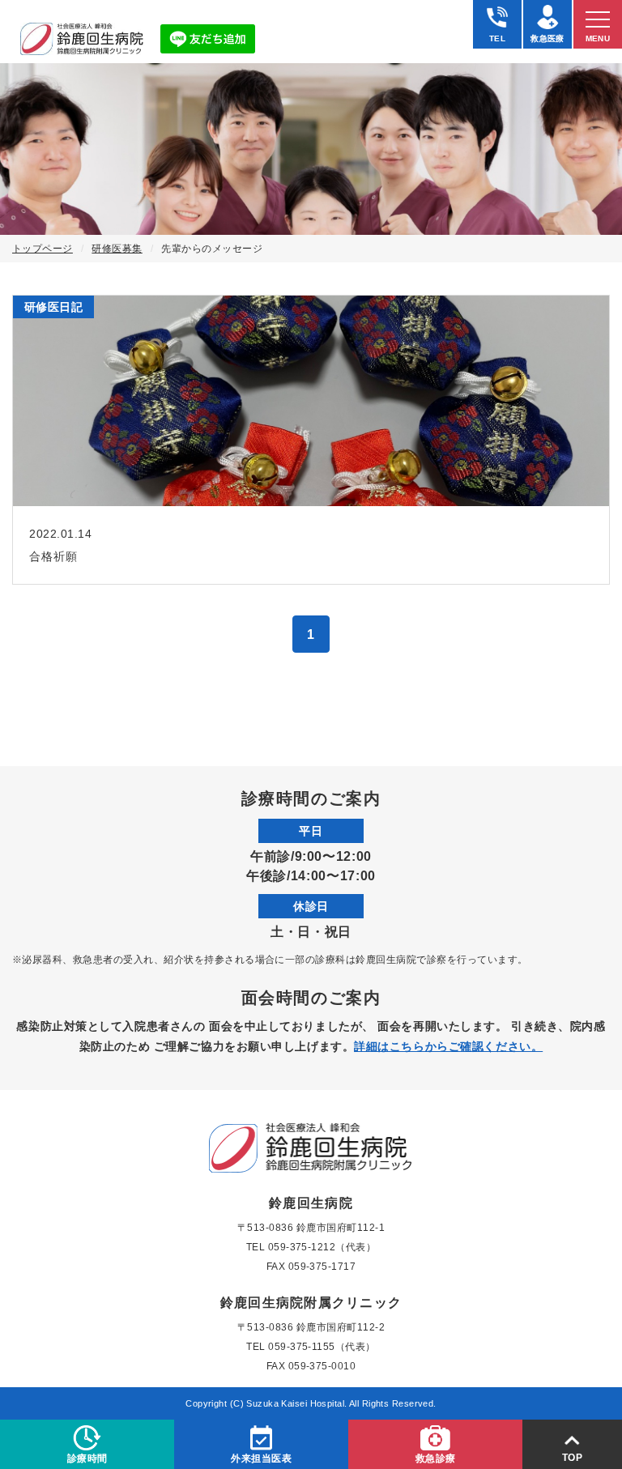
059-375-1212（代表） (322, 1247)
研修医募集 (117, 248)
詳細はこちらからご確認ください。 (448, 1046)
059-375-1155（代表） (322, 1346)
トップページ (42, 248)
